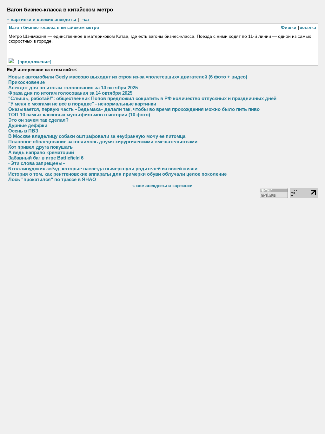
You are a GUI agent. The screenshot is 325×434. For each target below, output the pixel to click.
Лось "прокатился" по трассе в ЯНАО (52, 179)
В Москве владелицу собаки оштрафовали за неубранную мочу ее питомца (96, 136)
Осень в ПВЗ (23, 130)
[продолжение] (34, 61)
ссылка (308, 27)
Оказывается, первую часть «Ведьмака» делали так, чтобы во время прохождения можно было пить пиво (134, 109)
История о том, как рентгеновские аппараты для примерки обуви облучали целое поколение (117, 174)
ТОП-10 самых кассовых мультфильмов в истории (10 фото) (79, 114)
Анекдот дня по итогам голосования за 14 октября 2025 (73, 87)
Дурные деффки (27, 125)
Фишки (288, 27)
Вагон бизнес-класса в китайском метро (54, 27)
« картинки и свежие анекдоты (41, 19)
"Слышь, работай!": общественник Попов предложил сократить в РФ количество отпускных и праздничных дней (142, 98)
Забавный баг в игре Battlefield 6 (45, 157)
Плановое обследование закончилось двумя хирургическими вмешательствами (102, 141)
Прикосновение (26, 82)
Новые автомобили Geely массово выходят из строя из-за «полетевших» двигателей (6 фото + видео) (127, 76)
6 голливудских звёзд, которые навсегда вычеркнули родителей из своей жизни (102, 168)
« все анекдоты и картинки (162, 185)
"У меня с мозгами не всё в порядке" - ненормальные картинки (82, 103)
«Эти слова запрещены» (36, 163)
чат (86, 19)
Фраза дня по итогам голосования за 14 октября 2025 (70, 93)
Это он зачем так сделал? (38, 120)
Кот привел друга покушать (40, 147)
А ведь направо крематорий (41, 152)
